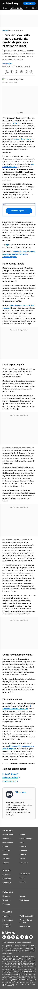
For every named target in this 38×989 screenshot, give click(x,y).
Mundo (5, 855)
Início (5, 8)
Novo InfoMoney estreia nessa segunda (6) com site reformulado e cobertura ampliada (18, 254)
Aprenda (6, 870)
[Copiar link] (31, 72)
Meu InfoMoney (31, 8)
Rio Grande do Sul (9, 781)
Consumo (23, 847)
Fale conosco (25, 926)
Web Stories (24, 900)
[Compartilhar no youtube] (31, 937)
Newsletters (29, 3)
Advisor (5, 863)
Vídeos (22, 896)
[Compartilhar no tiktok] (26, 937)
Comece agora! (17, 211)
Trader (22, 834)
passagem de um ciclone (22, 139)
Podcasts (6, 904)
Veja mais (7, 912)
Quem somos (7, 920)
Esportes (23, 851)
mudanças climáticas (10, 777)
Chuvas (14, 774)
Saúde (22, 859)
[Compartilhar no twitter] (16, 72)
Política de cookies (27, 916)
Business (6, 859)
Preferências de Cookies (26, 921)
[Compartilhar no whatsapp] (7, 72)
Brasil (22, 843)
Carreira (23, 855)
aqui (7, 245)
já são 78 (16, 123)
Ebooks (23, 882)
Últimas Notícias (16, 8)
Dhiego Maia (7, 63)
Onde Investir (7, 843)
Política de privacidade (6, 925)
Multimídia (7, 892)
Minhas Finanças (26, 839)
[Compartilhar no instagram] (4, 937)
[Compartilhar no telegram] (26, 72)
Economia (6, 851)
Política (5, 30)
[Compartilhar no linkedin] (21, 72)
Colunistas (24, 863)
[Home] (12, 3)
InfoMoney (7, 830)
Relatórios (6, 875)
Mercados (6, 839)
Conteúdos (6, 879)
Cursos (23, 878)
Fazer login (6, 916)
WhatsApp (6, 900)
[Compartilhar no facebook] (11, 72)
